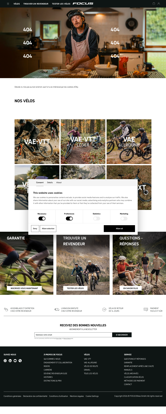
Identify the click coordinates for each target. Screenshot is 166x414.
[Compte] (158, 4)
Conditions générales (12, 396)
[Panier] (154, 4)
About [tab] (58, 182)
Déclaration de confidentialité (35, 396)
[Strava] (20, 360)
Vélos (17, 3)
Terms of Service (67, 338)
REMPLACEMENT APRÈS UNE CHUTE (139, 366)
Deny (35, 228)
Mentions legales (77, 396)
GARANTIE (128, 362)
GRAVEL (87, 370)
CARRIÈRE (48, 370)
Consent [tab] (40, 182)
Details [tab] (50, 182)
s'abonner (122, 334)
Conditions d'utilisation (58, 396)
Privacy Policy (59, 338)
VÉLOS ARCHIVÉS (131, 373)
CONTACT (128, 384)
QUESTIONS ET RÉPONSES (135, 359)
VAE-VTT (87, 359)
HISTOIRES (48, 377)
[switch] (69, 219)
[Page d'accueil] (83, 3)
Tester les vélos (61, 3)
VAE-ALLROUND (90, 362)
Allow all (119, 228)
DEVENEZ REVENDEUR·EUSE (55, 373)
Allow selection (48, 228)
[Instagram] (5, 360)
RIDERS (47, 366)
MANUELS (128, 370)
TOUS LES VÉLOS (91, 373)
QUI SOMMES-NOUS (52, 359)
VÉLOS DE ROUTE (91, 366)
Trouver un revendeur (35, 3)
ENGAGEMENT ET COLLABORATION (58, 362)
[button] (8, 4)
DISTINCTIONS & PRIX (52, 380)
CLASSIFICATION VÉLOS (134, 377)
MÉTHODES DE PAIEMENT (134, 380)
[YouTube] (15, 360)
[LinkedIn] (10, 360)
